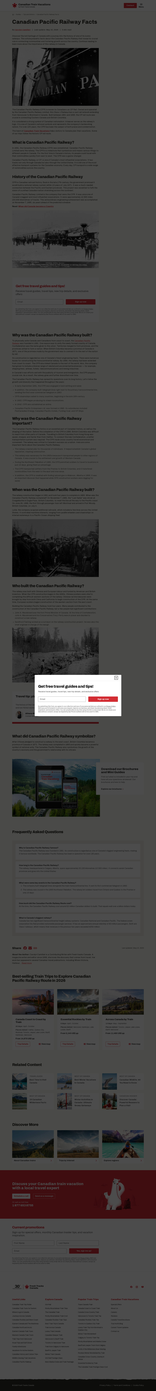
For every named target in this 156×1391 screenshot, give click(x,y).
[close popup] (116, 678)
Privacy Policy (110, 706)
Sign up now (103, 699)
